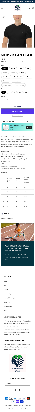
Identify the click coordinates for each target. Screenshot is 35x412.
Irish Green (6, 77)
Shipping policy (26, 408)
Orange (29, 77)
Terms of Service (8, 306)
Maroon (13, 68)
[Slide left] (14, 51)
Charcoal (5, 81)
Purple (5, 73)
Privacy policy (9, 408)
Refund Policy (7, 294)
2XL (26, 92)
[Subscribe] (28, 383)
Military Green (7, 85)
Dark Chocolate (18, 77)
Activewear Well (11, 405)
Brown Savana (20, 85)
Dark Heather (16, 81)
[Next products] (32, 121)
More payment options (17, 116)
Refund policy (28, 405)
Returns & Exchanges (9, 298)
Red (28, 68)
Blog (5, 285)
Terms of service (18, 408)
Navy (21, 68)
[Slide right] (21, 51)
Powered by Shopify (19, 405)
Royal (13, 73)
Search (5, 310)
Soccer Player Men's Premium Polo (17, 125)
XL (20, 92)
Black (4, 68)
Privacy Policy (7, 302)
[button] (2, 8)
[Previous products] (28, 121)
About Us (6, 281)
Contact (6, 290)
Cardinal (21, 73)
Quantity (3, 96)
